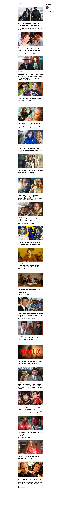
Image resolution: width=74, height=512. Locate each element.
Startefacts (19, 3)
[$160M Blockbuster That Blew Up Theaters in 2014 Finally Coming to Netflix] (30, 355)
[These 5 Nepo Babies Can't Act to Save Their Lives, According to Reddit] (30, 189)
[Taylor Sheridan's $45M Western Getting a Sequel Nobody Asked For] (30, 332)
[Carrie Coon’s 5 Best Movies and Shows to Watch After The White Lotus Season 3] (30, 141)
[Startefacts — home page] (19, 1)
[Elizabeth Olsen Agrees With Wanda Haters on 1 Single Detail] (30, 450)
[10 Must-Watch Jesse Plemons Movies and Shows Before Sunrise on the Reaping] (30, 68)
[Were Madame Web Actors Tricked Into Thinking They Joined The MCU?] (30, 403)
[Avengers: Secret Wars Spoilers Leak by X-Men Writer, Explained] (30, 94)
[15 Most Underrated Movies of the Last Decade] (30, 473)
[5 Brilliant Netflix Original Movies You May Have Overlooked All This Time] (30, 165)
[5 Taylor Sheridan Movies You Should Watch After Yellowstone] (30, 213)
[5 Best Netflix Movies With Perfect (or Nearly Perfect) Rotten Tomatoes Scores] (30, 118)
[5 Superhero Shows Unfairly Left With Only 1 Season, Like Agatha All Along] (30, 236)
